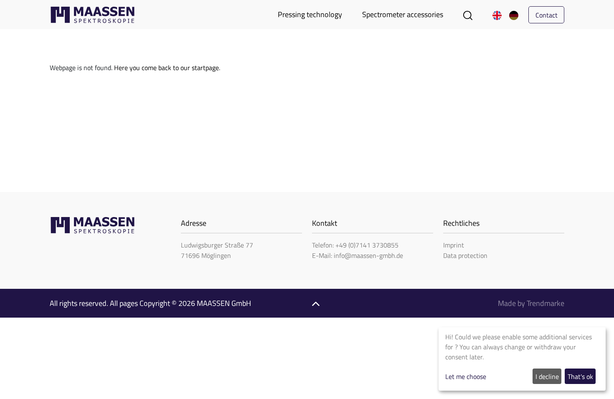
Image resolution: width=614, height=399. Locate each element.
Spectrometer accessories (402, 14)
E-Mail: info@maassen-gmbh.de (357, 255)
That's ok (580, 376)
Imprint (453, 245)
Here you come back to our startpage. (167, 68)
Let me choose (465, 376)
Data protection (465, 255)
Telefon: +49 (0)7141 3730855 (355, 245)
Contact (546, 15)
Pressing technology (310, 14)
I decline (547, 376)
